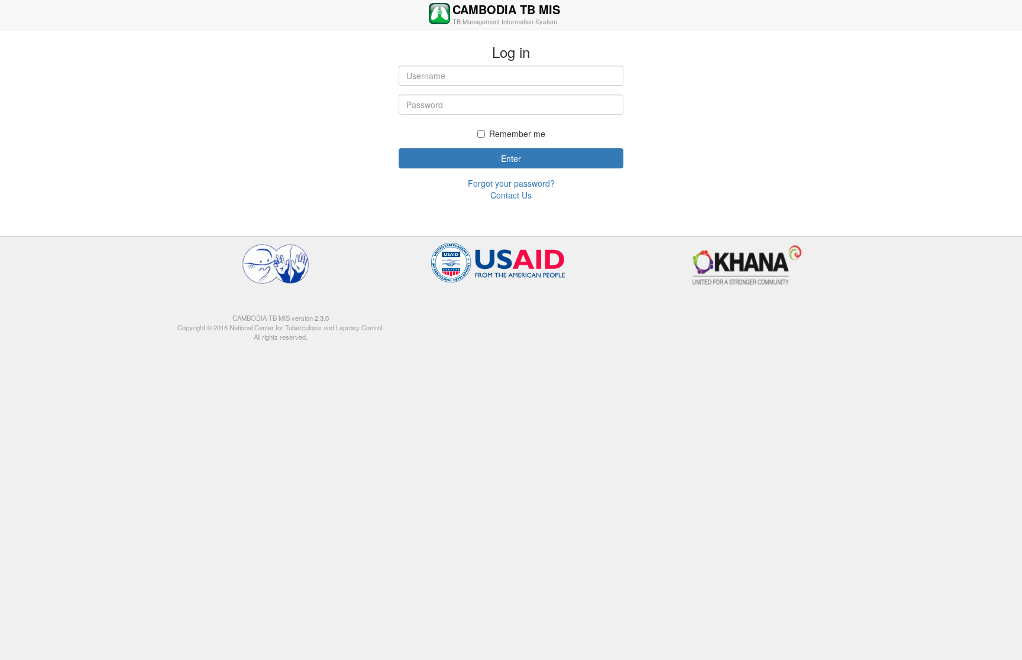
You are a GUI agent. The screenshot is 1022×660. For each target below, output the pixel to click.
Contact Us (511, 195)
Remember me (517, 133)
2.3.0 (321, 318)
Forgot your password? (511, 183)
